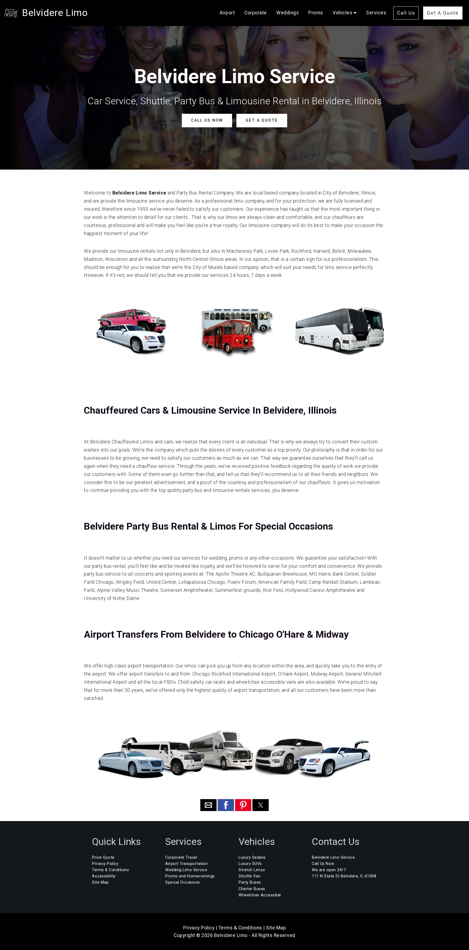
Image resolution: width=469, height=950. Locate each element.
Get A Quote (443, 13)
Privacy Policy (105, 863)
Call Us (406, 13)
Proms (315, 12)
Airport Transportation (186, 863)
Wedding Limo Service (186, 870)
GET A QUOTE (262, 120)
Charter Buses (252, 889)
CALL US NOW (207, 120)
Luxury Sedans (252, 857)
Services (376, 12)
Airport (227, 12)
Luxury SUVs (250, 863)
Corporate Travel (181, 857)
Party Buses (250, 882)
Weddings (287, 12)
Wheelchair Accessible (260, 895)
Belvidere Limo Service (333, 857)
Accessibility (104, 876)
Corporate (255, 12)
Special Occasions (182, 882)
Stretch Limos (252, 870)
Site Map (100, 882)
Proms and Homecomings (190, 876)
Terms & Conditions (110, 870)
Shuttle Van (250, 876)
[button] (208, 805)
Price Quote (103, 857)
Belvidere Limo (55, 12)
